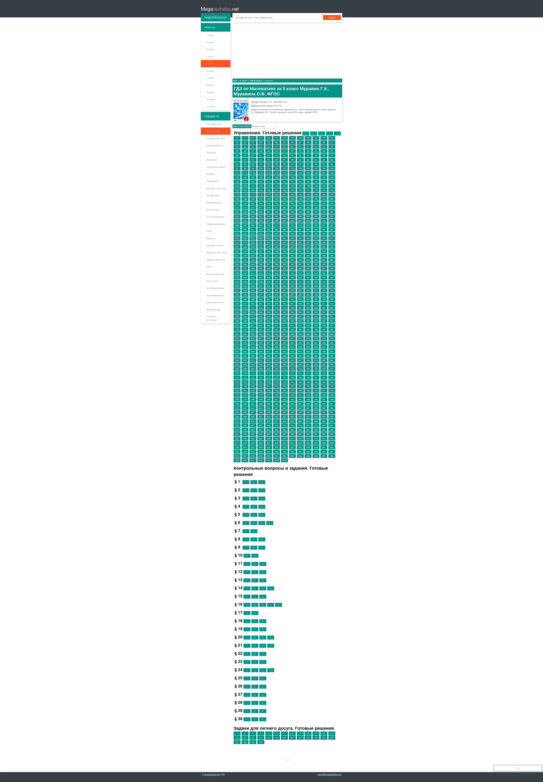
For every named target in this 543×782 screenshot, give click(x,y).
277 (324, 225)
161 (331, 186)
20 (245, 142)
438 (260, 281)
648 (276, 351)
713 (276, 373)
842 (268, 416)
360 (260, 255)
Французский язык (216, 252)
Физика (210, 174)
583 (276, 329)
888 (316, 429)
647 (268, 351)
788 (253, 399)
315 (316, 238)
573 (300, 325)
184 (308, 194)
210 (308, 203)
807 (300, 403)
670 (245, 360)
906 (253, 438)
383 (237, 264)
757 (316, 386)
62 (269, 155)
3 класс (210, 49)
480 (284, 294)
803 (268, 403)
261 (300, 220)
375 (276, 260)
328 (316, 242)
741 (292, 382)
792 (284, 399)
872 (292, 425)
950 (292, 451)
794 (300, 399)
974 (276, 460)
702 (292, 368)
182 (292, 194)
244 (268, 216)
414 (276, 273)
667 (324, 355)
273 (292, 225)
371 (245, 260)
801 (253, 403)
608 (268, 338)
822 (316, 408)
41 (308, 146)
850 (331, 416)
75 (269, 159)
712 (268, 373)
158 (308, 186)
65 (292, 155)
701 (284, 368)
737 (260, 382)
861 (308, 421)
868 (260, 425)
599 (300, 334)
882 (268, 429)
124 (245, 177)
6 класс (210, 70)
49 (269, 151)
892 (245, 434)
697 (253, 368)
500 (237, 303)
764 (268, 390)
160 (324, 186)
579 (245, 329)
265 (331, 220)
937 (292, 447)
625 (300, 342)
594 (260, 334)
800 (245, 403)
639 (308, 347)
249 (308, 216)
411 (253, 273)
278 (331, 225)
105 (300, 168)
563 (324, 321)
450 (253, 286)
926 (308, 443)
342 (324, 246)
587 (308, 329)
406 (316, 268)
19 (237, 142)
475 (245, 294)
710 (253, 373)
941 (324, 447)
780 (292, 395)
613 (308, 338)
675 (284, 360)
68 (316, 155)
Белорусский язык (216, 188)
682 (237, 364)
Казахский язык (215, 302)
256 (260, 220)
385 (253, 264)
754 (292, 386)
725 (268, 377)
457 (308, 286)
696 (245, 368)
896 (276, 434)
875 (316, 425)
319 (245, 242)
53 (300, 151)
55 (316, 151)
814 (253, 408)
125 (253, 177)
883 (276, 429)
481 (292, 294)
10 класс (211, 99)
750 (260, 386)
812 (237, 408)
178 (260, 194)
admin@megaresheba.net (329, 774)
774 (245, 395)
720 (331, 373)
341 (316, 246)
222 (300, 207)
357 (237, 255)
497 (316, 299)
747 (237, 386)
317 (331, 238)
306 (245, 238)
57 (332, 151)
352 (300, 251)
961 (276, 456)
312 (292, 238)
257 (268, 220)
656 (237, 355)
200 (331, 199)
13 (292, 138)
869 (268, 425)
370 (237, 260)
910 (284, 438)
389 (284, 264)
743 (308, 382)
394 (324, 264)
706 (324, 368)
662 (284, 355)
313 (300, 238)
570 (276, 325)
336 (276, 246)
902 (324, 434)
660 (268, 355)
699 (268, 368)
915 (324, 438)
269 (260, 225)
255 (253, 220)
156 (292, 186)
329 (324, 242)
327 (308, 242)
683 (245, 364)
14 (300, 138)
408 (331, 268)
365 (300, 255)
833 (300, 412)
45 (237, 151)
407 (324, 268)
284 (276, 229)
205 (268, 203)
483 (308, 294)
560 (300, 321)
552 (237, 321)
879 (245, 429)
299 (292, 233)
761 (245, 390)
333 (253, 246)
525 (331, 307)
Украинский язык (215, 259)
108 (324, 168)
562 (316, 321)
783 (316, 395)
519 (284, 307)
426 (268, 277)
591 (237, 334)
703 (300, 368)
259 (284, 220)
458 (316, 286)
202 (245, 203)
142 (284, 181)
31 (332, 142)
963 (292, 456)
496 (308, 299)
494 (292, 299)
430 (300, 277)
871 (284, 425)
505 (276, 303)
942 (331, 447)
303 (324, 233)
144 (300, 181)
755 (300, 386)
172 (316, 190)
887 (308, 429)
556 (268, 321)
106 (308, 168)
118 (300, 172)
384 (245, 264)
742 (300, 382)
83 (332, 159)
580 (253, 329)
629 (331, 342)
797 (324, 399)
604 (237, 338)
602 (324, 334)
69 (324, 155)
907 (260, 438)
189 (245, 199)
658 (253, 355)
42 (316, 146)
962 (284, 456)
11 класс (211, 106)
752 (276, 386)
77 (284, 159)
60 (253, 155)
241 (245, 216)
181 (284, 194)
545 (284, 316)
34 (253, 146)
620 (260, 342)
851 (237, 421)
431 (308, 277)
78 (292, 159)
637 (292, 347)
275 (308, 225)
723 (253, 377)
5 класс (210, 63)
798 (331, 399)
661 (276, 355)
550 (324, 316)
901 (316, 434)
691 (308, 364)
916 (331, 438)
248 (300, 216)
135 (331, 177)
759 (331, 386)
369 (331, 255)
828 (260, 412)
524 (324, 307)
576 (324, 325)
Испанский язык (215, 274)
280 (245, 229)
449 (245, 286)
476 (253, 294)
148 (331, 181)
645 (253, 351)
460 (331, 286)
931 (245, 447)
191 (260, 199)
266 (237, 225)
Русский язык (213, 124)
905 (245, 438)
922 (276, 443)
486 (331, 294)
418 (308, 273)
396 (237, 268)
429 (292, 277)
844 (284, 416)
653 (316, 351)
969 (237, 460)
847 (308, 416)
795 (308, 399)
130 (292, 177)
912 (300, 438)
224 (316, 207)
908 (268, 438)
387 (268, 264)
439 (268, 281)
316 (324, 238)
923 (284, 443)
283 (268, 229)
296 (268, 233)
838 (237, 416)
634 (268, 347)
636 (284, 347)
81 (316, 159)
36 (269, 146)
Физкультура (213, 309)
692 (316, 364)
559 (292, 321)
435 (237, 281)
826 (245, 412)
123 (237, 177)
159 (316, 186)
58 (237, 155)
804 (276, 403)
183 (300, 194)
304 (331, 233)
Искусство (212, 281)
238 (324, 212)
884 (284, 429)
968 (331, 456)
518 (276, 307)
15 (308, 138)
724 (260, 377)
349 (276, 251)
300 (300, 233)
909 (276, 438)
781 (300, 395)
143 (292, 181)
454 (284, 286)
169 (292, 190)
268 (253, 225)
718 (316, 373)
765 (276, 390)
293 (245, 233)
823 (324, 408)
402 (284, 268)
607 (260, 338)
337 (284, 246)
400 (268, 268)
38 (284, 146)
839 (245, 416)
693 (324, 364)
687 (276, 364)
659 (260, 355)
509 (308, 303)
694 (331, 364)
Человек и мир (214, 245)
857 (276, 421)
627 (316, 342)
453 (276, 286)
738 (268, 382)
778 (276, 395)
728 (292, 377)
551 (331, 316)
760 (237, 390)
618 (245, 342)
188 (237, 199)
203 (253, 203)
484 (316, 294)
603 (331, 334)
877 (331, 425)
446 (324, 281)
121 (324, 172)
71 (237, 159)
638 (300, 347)
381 (324, 260)
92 (300, 164)
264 (324, 220)
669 (237, 360)
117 (292, 172)
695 (237, 368)
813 (245, 408)
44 (332, 146)
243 (260, 216)
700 (276, 368)
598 (292, 334)
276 (316, 225)
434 (331, 277)
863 (324, 421)
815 (260, 408)
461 (237, 290)
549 (316, 316)
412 (260, 273)
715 (292, 373)
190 (253, 199)
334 (260, 246)
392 (308, 264)
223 (308, 207)
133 (316, 177)
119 (308, 172)
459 (324, 286)
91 (292, 164)
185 (316, 194)
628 (324, 342)
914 (316, 438)
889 (324, 429)
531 (276, 312)
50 (276, 151)
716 (300, 373)
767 (292, 390)
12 (284, 138)
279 (237, 229)
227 (237, 212)
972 (260, 460)
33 (245, 146)
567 (253, 325)
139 (260, 181)
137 (245, 181)
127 (268, 177)
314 (308, 238)
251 (324, 216)
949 (284, 451)
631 (245, 347)
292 (237, 233)
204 (260, 203)
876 (324, 425)
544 (276, 316)
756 (308, 386)
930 (237, 447)
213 (331, 203)
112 (253, 172)
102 (276, 168)
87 (261, 164)
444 (308, 281)
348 (268, 251)
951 (300, 451)
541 (253, 316)
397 (245, 268)
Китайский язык (215, 288)
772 (331, 390)
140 (268, 181)
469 (300, 290)
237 (316, 212)
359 (253, 255)
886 (300, 429)
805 (284, 403)
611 (292, 338)
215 (245, 207)
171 (308, 190)
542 (260, 316)
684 (253, 364)
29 (316, 142)
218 (268, 207)
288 (308, 229)
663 (292, 355)
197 (308, 199)
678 (308, 360)
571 (284, 325)
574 (308, 325)
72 (245, 159)
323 (276, 242)
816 (268, 408)
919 (253, 443)
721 (237, 377)
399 (260, 268)
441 (284, 281)
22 (261, 142)
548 (308, 316)
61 (261, 155)
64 (284, 155)
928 (324, 443)
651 (300, 351)
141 (276, 181)
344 (237, 251)
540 (245, 316)
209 (300, 203)
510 (316, 303)
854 (253, 421)
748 (245, 386)
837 (331, 412)
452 (268, 286)
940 (316, 447)
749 (253, 386)
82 (324, 159)
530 (268, 312)
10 (269, 138)
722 (245, 377)
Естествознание (215, 216)
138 (253, 181)
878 (237, 429)
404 (300, 268)
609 (276, 338)
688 (284, 364)
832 (292, 412)
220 (284, 207)
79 (300, 159)
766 (284, 390)
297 (276, 233)
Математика (213, 131)
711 (260, 373)
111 (245, 172)
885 (292, 429)
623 (284, 342)
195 (292, 199)
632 (253, 347)
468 (292, 290)
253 (237, 220)
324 (284, 242)
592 (245, 334)
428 (284, 277)
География (212, 181)
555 (260, 321)
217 (260, 207)
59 (245, 155)
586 (300, 329)
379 (308, 260)
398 (253, 268)
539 (237, 316)
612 (300, 338)
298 (284, 233)
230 (260, 212)
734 (237, 382)
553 (245, 321)
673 (268, 360)
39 (292, 146)
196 (300, 199)
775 (253, 395)
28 (308, 142)
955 (331, 451)
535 (308, 312)
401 (276, 268)
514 (245, 307)
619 (253, 342)
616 (331, 338)
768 (300, 390)
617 (237, 342)
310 (276, 238)
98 (245, 168)
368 (324, 255)
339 (300, 246)
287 (300, 229)
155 (284, 186)
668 (331, 355)
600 (308, 334)
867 (253, 425)
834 (308, 412)
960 (268, 456)
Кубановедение (215, 295)
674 (276, 360)
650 (292, 351)
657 (245, 355)
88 (269, 164)
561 (308, 321)
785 (331, 395)
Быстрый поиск (242, 126)
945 (253, 451)
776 (260, 395)
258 (276, 220)
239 (331, 212)
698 (260, 368)
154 (276, 186)
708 (237, 373)
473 (331, 290)
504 (268, 303)
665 (308, 355)
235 (300, 212)
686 (268, 364)
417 (300, 273)
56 (324, 151)
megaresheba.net (212, 774)
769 (308, 390)
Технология (212, 209)
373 (260, 260)
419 (316, 273)
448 (237, 286)
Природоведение (215, 224)
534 (300, 312)
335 (268, 246)
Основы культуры (211, 317)
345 (245, 251)
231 (268, 212)
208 (292, 203)
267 (245, 225)
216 (253, 207)
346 (253, 251)
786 (237, 399)
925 (300, 443)
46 (245, 151)
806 (292, 403)
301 (308, 233)
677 (300, 360)
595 (268, 334)
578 (237, 329)
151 (253, 186)
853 (245, 421)
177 (253, 194)
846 (300, 416)
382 (331, 260)
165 (260, 190)
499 (331, 299)
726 (276, 377)
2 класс (210, 42)
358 (245, 255)
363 (284, 255)
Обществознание (216, 167)
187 (331, 194)
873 (300, 425)
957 (245, 456)
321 (260, 242)
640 (316, 347)
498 (324, 299)
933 (260, 447)
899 (300, 434)
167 (276, 190)
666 (316, 355)
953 (316, 451)
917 (237, 443)
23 (269, 142)
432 (316, 277)
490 (260, 299)
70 (332, 155)
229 (253, 212)
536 (316, 312)
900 (308, 434)
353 (308, 251)
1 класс (210, 35)
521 (300, 307)
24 (276, 142)
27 (300, 142)
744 (316, 382)
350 (284, 251)
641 (324, 347)
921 (268, 443)
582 (268, 329)
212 (324, 203)
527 (245, 312)
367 (316, 255)
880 (253, 429)
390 (292, 264)
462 (245, 290)
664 (300, 355)
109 (331, 168)
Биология (211, 159)
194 (284, 199)
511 (324, 303)
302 (316, 233)
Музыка (210, 238)
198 (316, 199)
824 (331, 408)
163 (245, 190)
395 (331, 264)
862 (316, 421)
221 (292, 207)
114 (268, 172)
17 (324, 138)
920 (260, 443)
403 (292, 268)
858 (284, 421)
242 (253, 216)
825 (237, 412)
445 (316, 281)
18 (332, 138)
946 (260, 451)
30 (324, 142)
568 (260, 325)
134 (324, 177)
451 (260, 286)
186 (324, 194)
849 (324, 416)
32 (237, 146)
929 (331, 443)
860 (300, 421)
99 (253, 168)
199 (324, 199)
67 (308, 155)
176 (245, 194)
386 (260, 264)
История (211, 152)
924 (292, 443)
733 (331, 377)
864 (331, 421)
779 (284, 395)
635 (276, 347)
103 (284, 168)
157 (300, 186)
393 (316, 264)
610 (284, 338)
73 (253, 159)
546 (292, 316)
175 (237, 194)
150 (245, 186)
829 (268, 412)
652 (308, 351)
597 (284, 334)
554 (253, 321)
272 (284, 225)
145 (308, 181)
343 (331, 246)
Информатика (214, 202)
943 (237, 451)
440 (276, 281)
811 (331, 403)
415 (284, 273)
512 (331, 303)
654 (324, 351)
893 (253, 434)
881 (260, 429)
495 (300, 299)
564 (331, 321)
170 (300, 190)
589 (324, 329)
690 (300, 364)
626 (308, 342)
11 (276, 138)
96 (332, 164)
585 (292, 329)
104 (292, 168)
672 (260, 360)
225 (324, 207)
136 (237, 181)
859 (292, 421)
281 (253, 229)
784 (324, 395)
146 (316, 181)
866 (245, 425)
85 (245, 164)
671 (253, 360)
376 (284, 260)
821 (308, 408)
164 (253, 190)
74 (261, 159)
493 (284, 299)
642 (331, 347)
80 (308, 159)
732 (324, 377)
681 (331, 360)
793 (292, 399)
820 (300, 408)
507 (292, 303)
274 (300, 225)
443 (300, 281)
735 (245, 382)
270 (268, 225)
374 (268, 260)
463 (253, 290)
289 (316, 229)
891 (237, 434)
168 (284, 190)
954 (324, 451)
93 (308, 164)
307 (253, 238)
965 (308, 456)
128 (276, 177)
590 (331, 329)
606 (253, 338)
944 (245, 451)
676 (292, 360)
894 (260, 434)
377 (292, 260)
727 (284, 377)
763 (260, 390)
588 (316, 329)
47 (253, 151)
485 (324, 294)
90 (284, 164)
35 (261, 146)
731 (316, 377)
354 (316, 251)
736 (253, 382)
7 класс (210, 78)
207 (284, 203)
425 (260, 277)
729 (300, 377)
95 (324, 164)
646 (260, 351)
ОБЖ (209, 231)
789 (260, 399)
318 (237, 242)
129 (284, 177)
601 (316, 334)
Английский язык (215, 138)
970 (245, 460)
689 (292, 364)
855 (260, 421)
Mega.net (220, 8)
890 (331, 429)
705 (316, 368)
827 (253, 412)
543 (268, 316)
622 (276, 342)
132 (308, 177)
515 (253, 307)
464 (260, 290)
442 (292, 281)
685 (260, 364)
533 (292, 312)
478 (268, 294)
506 (284, 303)
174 (331, 190)
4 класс (210, 56)
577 (331, 325)
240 (237, 216)
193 (276, 199)
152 (260, 186)
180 (276, 194)
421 (331, 273)
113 (260, 172)
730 (308, 377)
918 (245, 443)
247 (292, 216)
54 (308, 151)
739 (276, 382)
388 (276, 264)
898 (292, 434)
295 (260, 233)
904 (237, 438)
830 (276, 412)
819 (292, 408)
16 (316, 138)
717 (308, 373)
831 (284, 412)
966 (316, 456)
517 (268, 307)
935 (276, 447)
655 (331, 351)
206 (276, 203)
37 (276, 146)
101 (268, 168)
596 (276, 334)
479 (276, 294)
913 (308, 438)
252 (331, 216)
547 (300, 316)
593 (253, 334)
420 (324, 273)
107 (316, 168)
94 (316, 164)
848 (316, 416)
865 (237, 425)
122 (331, 172)
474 (237, 294)
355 (324, 251)
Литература (212, 195)
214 (237, 207)
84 (237, 164)
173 (324, 190)
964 (300, 456)
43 (324, 146)
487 (237, 299)
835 (316, 412)
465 (268, 290)
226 (331, 207)
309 (268, 238)
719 (324, 373)
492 (276, 299)
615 (324, 338)
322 (268, 242)
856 (268, 421)
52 (292, 151)
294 (253, 233)
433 (324, 277)
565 (237, 325)
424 (253, 277)
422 (237, 277)
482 (300, 294)
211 (316, 203)
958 (253, 456)
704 (308, 368)
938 (300, 447)
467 (284, 290)
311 (284, 238)
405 (308, 268)
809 (316, 403)
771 (324, 390)
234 (292, 212)
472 (324, 290)
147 (324, 181)
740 (284, 382)
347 (260, 251)
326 (300, 242)
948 (276, 451)
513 (237, 307)
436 (245, 281)
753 (284, 386)
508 (300, 303)
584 (284, 329)
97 (237, 168)
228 (245, 212)
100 (260, 168)
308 (260, 238)
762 (253, 390)
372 (253, 260)
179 (268, 194)
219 (276, 207)
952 (308, 451)
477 (260, 294)
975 (284, 460)
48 (261, 151)
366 (308, 255)
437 (253, 281)
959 (260, 456)
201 (237, 203)
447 (331, 281)
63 (276, 155)
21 (253, 142)
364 (292, 255)
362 (276, 255)
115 (276, 172)
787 (245, 399)
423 (245, 277)
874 (308, 425)
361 (268, 255)
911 (292, 438)
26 (292, 142)
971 (253, 460)
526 (237, 312)
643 (237, 351)
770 (316, 390)
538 (331, 312)
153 (268, 186)
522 (308, 307)
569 (268, 325)
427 (276, 277)
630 (237, 347)
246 (284, 216)
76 (276, 159)
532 (284, 312)
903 (331, 434)
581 (260, 329)
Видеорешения (216, 17)
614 (316, 338)
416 (292, 273)
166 (268, 190)
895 (268, 434)
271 (276, 225)
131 (300, 177)
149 (237, 186)
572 (292, 325)
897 (284, 434)
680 (324, 360)
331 (237, 246)
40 (300, 146)
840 (253, 416)
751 (268, 386)
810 (324, 403)
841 (260, 416)
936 (284, 447)
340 (308, 246)
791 (276, 399)
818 (284, 408)
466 (276, 290)
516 (260, 307)
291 (331, 229)
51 (284, 151)
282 (260, 229)
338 (292, 246)
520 (292, 307)
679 (316, 360)
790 (268, 399)
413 (268, 273)
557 (276, 321)
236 (308, 212)
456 (300, 286)
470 (308, 290)
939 (308, 447)
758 (324, 386)
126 (260, 177)
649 (284, 351)
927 (316, 443)
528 (253, 312)
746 (331, 382)
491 (268, 299)
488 (245, 299)
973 (268, 460)
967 (324, 456)
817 (276, 408)
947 (268, 451)
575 (316, 325)
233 (284, 212)
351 (292, 251)
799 (237, 403)
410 (245, 273)
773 (237, 395)
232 (276, 212)
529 (260, 312)
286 (292, 229)
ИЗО (208, 266)
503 (260, 303)
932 (253, 447)
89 (276, 164)
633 (260, 347)
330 (331, 242)
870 (276, 425)
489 (253, 299)
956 (237, 456)
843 (276, 416)
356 (331, 251)
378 (300, 260)
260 (292, 220)
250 (316, 216)
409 (237, 273)
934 (268, 447)
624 (292, 342)
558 (284, 321)
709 (245, 373)
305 (237, 238)
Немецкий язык (214, 145)
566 (245, 325)
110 (237, 172)
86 (253, 164)
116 (284, 172)
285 (284, 229)
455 (292, 286)
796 (316, 399)
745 (324, 382)
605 (245, 338)
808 (308, 403)
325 (292, 242)
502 (253, 303)
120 (316, 172)
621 (268, 342)
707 (331, 368)
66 (300, 155)
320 (253, 242)
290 (324, 229)
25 (284, 142)
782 (308, 395)
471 (316, 290)
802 (260, 403)
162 (237, 190)
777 (268, 395)
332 (245, 246)
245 (276, 216)
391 (300, 264)
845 (292, 416)
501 (245, 303)
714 (284, 373)
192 (268, 199)
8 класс (210, 85)
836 (324, 412)
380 (316, 260)
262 (308, 220)
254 (245, 220)
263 (316, 220)
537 (324, 312)
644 (245, 351)
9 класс (210, 92)
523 (316, 307)
